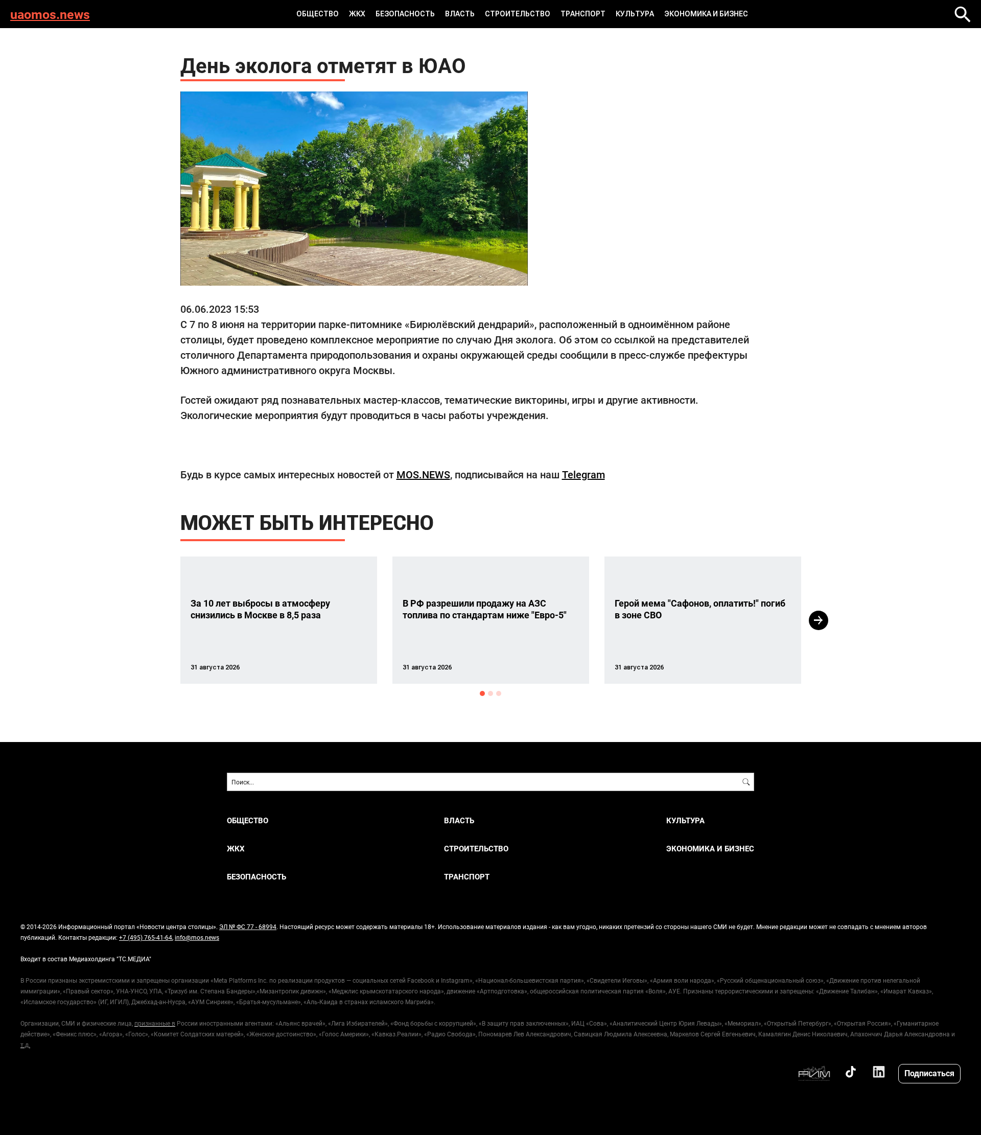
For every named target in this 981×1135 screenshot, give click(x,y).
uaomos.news (50, 14)
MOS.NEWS (423, 474)
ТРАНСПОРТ (582, 14)
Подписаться (929, 1073)
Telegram (583, 474)
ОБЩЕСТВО (317, 14)
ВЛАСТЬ (460, 14)
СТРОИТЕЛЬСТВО (517, 14)
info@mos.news (197, 937)
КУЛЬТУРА (635, 14)
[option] (279, 620)
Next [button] (818, 620)
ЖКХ (357, 14)
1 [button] (482, 693)
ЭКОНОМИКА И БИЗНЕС (706, 14)
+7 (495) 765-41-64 (145, 937)
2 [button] (490, 693)
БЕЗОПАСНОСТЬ (405, 14)
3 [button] (498, 693)
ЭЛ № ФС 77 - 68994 (247, 926)
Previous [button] (162, 620)
